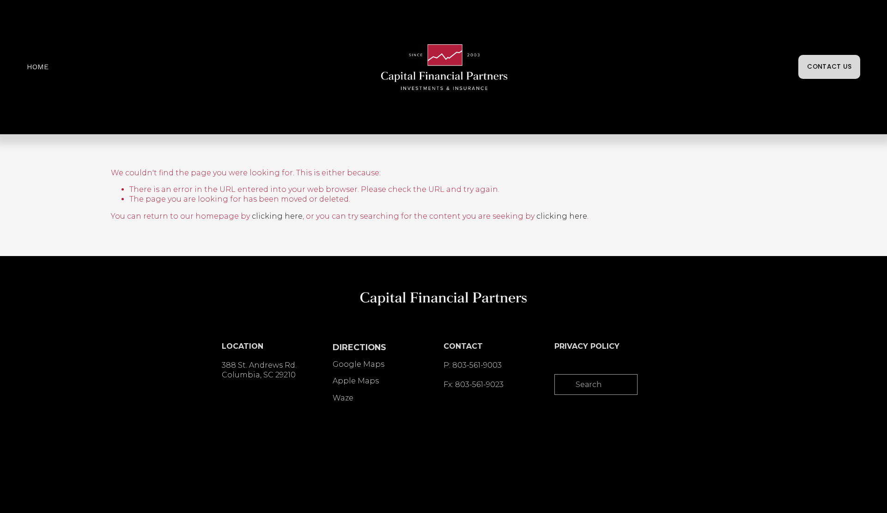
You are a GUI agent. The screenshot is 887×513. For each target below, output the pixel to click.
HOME (38, 66)
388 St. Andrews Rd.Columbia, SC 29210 (259, 370)
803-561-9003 (477, 365)
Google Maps (358, 364)
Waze (343, 398)
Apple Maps (356, 380)
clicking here (277, 216)
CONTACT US (829, 66)
